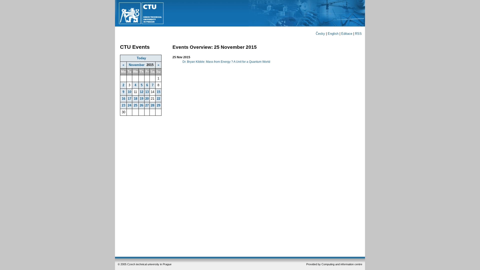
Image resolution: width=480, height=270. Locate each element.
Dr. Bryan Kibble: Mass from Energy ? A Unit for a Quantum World (226, 62)
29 (158, 105)
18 (135, 98)
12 (141, 92)
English (333, 34)
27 (147, 105)
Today (141, 58)
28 (152, 105)
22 (158, 98)
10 (129, 92)
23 (123, 105)
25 (135, 105)
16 (123, 98)
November (136, 65)
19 (141, 98)
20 (147, 98)
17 (129, 98)
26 (141, 105)
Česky (320, 34)
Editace (346, 34)
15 (158, 92)
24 (129, 105)
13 (147, 92)
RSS (358, 34)
